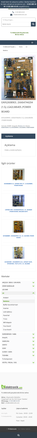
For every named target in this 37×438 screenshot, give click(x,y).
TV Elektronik (12, 429)
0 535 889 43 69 (14, 401)
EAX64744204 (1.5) (6, 127)
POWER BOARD (30, 127)
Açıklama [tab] (9, 136)
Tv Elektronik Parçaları (9, 47)
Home (20, 47)
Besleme (20, 126)
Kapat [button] (31, 6)
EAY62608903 (14, 127)
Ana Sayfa (4, 413)
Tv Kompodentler (6, 416)
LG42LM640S (22, 127)
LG (24, 126)
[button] (33, 57)
